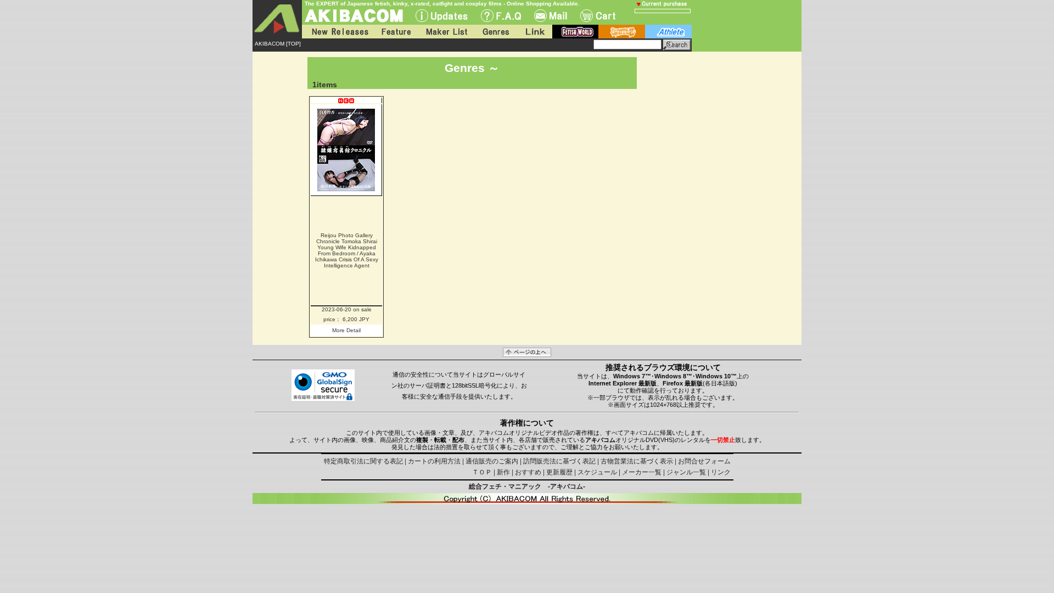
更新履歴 (559, 472)
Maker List (446, 31)
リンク (721, 472)
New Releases (337, 31)
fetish (575, 31)
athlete (668, 31)
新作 (503, 472)
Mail (551, 16)
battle (621, 31)
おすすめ (528, 472)
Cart (598, 16)
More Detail (346, 330)
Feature (395, 31)
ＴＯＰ (482, 472)
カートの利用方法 (434, 461)
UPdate (441, 16)
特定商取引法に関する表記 (363, 461)
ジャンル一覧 (686, 472)
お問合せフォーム (704, 461)
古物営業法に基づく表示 (637, 461)
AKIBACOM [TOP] (278, 44)
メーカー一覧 (641, 472)
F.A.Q (501, 16)
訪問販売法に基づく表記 (559, 461)
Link (534, 31)
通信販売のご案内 (492, 461)
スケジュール (597, 472)
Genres (495, 31)
